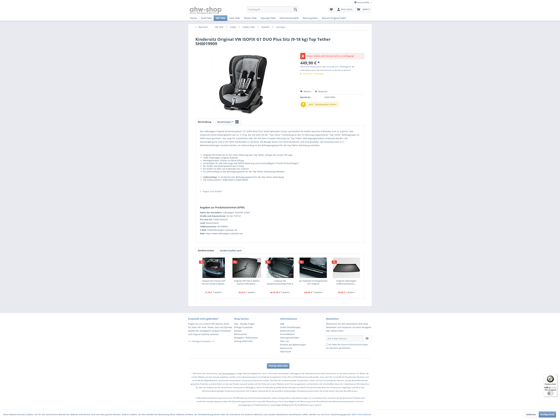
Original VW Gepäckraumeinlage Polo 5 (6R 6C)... (280, 282)
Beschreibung (204, 121)
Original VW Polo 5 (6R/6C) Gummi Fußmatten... (247, 282)
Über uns (284, 341)
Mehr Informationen (361, 414)
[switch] (550, 393)
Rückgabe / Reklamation (246, 337)
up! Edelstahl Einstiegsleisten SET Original (313, 282)
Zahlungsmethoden (289, 337)
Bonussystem (240, 334)
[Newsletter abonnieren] (367, 338)
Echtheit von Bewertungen (293, 344)
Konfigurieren (547, 414)
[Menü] (555, 375)
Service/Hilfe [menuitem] (363, 2)
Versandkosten (332, 66)
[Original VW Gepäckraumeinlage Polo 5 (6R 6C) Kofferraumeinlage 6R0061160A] (280, 268)
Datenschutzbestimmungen (354, 344)
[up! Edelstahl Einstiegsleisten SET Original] (313, 268)
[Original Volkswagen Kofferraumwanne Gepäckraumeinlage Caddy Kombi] (346, 268)
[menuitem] (273, 9)
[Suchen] (295, 9)
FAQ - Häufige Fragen (244, 323)
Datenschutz (286, 348)
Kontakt (238, 330)
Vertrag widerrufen (243, 341)
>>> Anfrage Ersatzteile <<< (201, 341)
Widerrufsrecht (287, 330)
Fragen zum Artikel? (212, 191)
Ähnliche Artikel (206, 250)
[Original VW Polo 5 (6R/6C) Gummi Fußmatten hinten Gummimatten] (246, 268)
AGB (282, 323)
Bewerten (323, 91)
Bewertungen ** (227, 121)
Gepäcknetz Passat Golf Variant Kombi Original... (214, 282)
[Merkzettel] (331, 9)
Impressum (285, 351)
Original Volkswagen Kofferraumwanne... (346, 282)
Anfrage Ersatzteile (243, 327)
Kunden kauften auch (231, 250)
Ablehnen (531, 414)
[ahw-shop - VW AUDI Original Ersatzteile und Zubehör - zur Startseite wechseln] (206, 10)
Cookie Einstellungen (290, 327)
